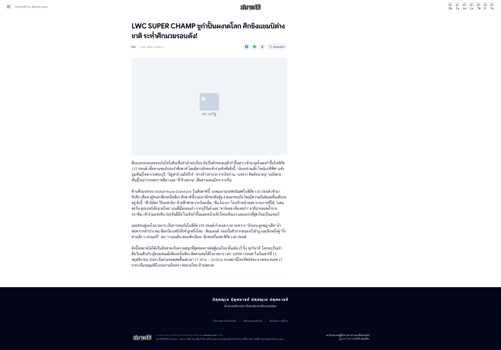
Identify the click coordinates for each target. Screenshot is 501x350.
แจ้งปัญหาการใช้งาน (278, 321)
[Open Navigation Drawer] (9, 7)
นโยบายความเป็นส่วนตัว (224, 321)
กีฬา (134, 46)
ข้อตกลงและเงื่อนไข (252, 321)
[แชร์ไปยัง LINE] (254, 47)
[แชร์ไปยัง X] (262, 47)
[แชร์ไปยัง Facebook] (246, 47)
